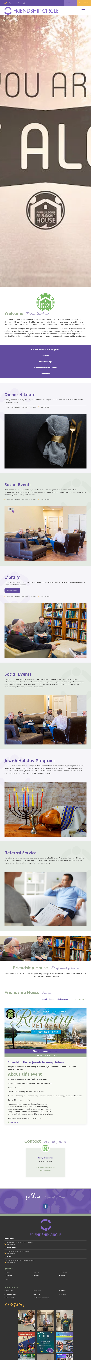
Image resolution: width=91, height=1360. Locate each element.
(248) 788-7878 (11, 1244)
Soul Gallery (37, 1294)
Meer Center (9, 1290)
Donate (63, 1275)
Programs (36, 1272)
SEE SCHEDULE (12, 590)
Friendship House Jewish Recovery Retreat (36, 1062)
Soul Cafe (63, 1294)
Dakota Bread (10, 1297)
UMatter (63, 1290)
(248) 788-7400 (11, 1262)
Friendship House (11, 1294)
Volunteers (64, 1272)
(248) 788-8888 (45, 1170)
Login (7, 1279)
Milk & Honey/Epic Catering (41, 1297)
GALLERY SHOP (70, 3)
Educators (9, 1275)
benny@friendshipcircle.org (45, 1167)
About (7, 1272)
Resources (36, 1275)
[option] (45, 151)
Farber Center (37, 1290)
